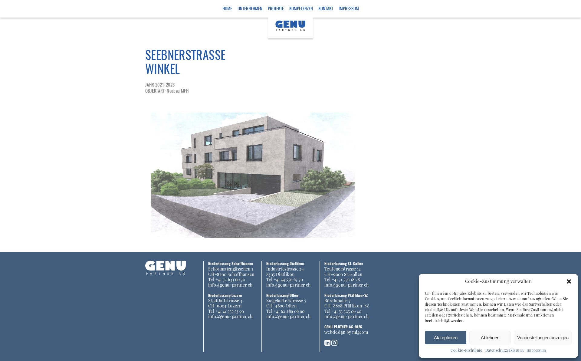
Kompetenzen (301, 8)
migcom (360, 332)
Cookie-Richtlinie (466, 350)
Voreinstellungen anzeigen (543, 337)
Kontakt (325, 8)
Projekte (276, 8)
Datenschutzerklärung (504, 350)
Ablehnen (490, 337)
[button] (569, 281)
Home (227, 8)
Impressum (536, 350)
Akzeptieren (446, 337)
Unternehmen (250, 8)
